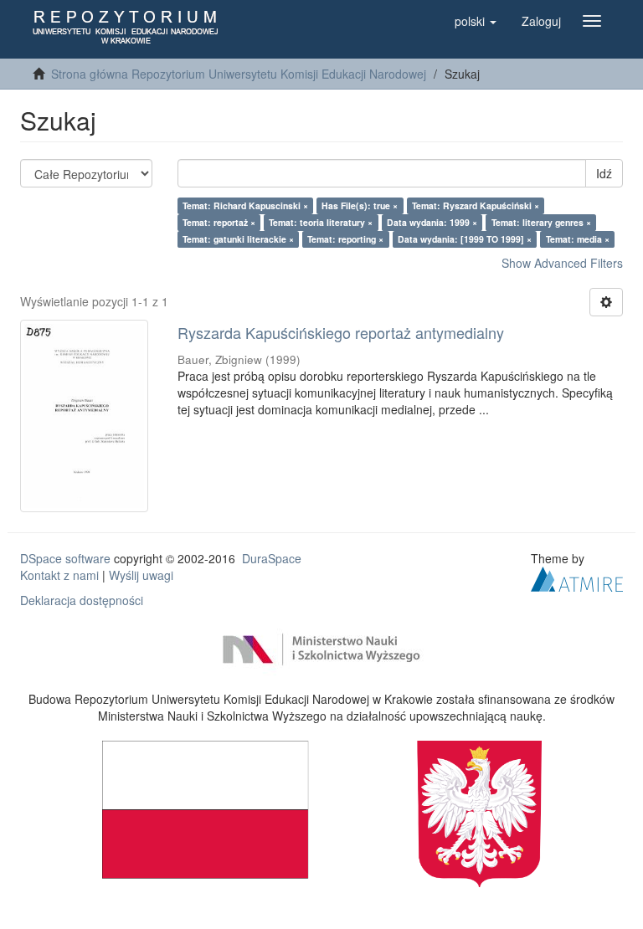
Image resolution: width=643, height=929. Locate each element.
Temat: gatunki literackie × (238, 239)
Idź (604, 173)
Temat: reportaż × (219, 222)
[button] (475, 21)
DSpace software (65, 558)
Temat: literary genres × (541, 222)
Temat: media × (578, 239)
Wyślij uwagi (141, 575)
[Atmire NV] (577, 576)
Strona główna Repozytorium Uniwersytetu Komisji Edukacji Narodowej (238, 73)
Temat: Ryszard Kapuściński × (475, 205)
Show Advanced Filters (562, 262)
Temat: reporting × (345, 239)
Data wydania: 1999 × (432, 222)
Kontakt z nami (59, 575)
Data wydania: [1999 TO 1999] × (465, 239)
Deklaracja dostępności (81, 600)
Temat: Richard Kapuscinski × (245, 205)
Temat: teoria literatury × (321, 222)
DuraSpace (271, 558)
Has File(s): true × (360, 205)
